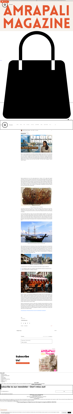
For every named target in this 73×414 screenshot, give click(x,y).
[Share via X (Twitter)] (23, 323)
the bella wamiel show (23, 318)
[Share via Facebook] (21, 323)
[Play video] (36, 143)
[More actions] (51, 130)
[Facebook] (36, 384)
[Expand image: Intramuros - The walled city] (26, 259)
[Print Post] (29, 323)
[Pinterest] (36, 388)
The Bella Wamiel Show (24, 320)
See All (55, 330)
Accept (69, 412)
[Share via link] (27, 323)
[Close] (71, 412)
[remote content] (36, 169)
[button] (48, 359)
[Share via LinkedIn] (25, 323)
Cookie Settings (64, 412)
